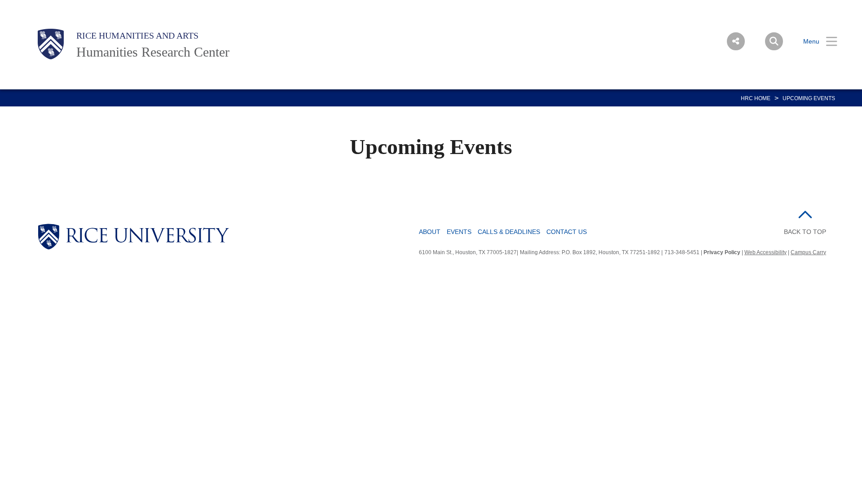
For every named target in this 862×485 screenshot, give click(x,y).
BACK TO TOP (805, 231)
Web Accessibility (765, 252)
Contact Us (566, 231)
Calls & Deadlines (509, 231)
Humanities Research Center (152, 51)
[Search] (774, 41)
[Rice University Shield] (51, 44)
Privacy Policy (722, 252)
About (429, 231)
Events (459, 231)
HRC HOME (755, 98)
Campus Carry (808, 252)
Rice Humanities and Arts (137, 35)
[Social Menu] (736, 41)
